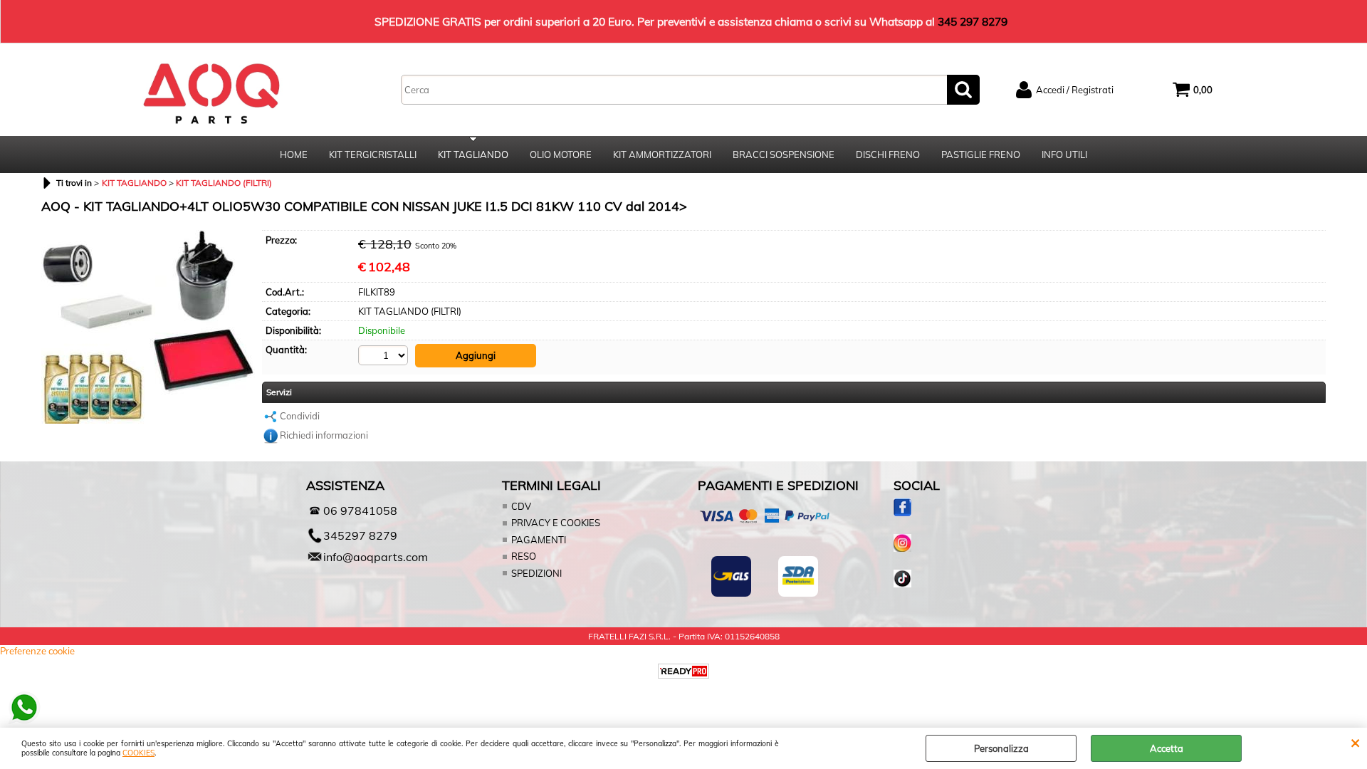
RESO (523, 556)
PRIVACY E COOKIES (555, 522)
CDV (521, 506)
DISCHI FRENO (888, 154)
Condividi (300, 416)
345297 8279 (360, 535)
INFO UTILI (1064, 154)
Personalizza (1001, 748)
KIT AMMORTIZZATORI (662, 154)
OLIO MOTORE (561, 154)
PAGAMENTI (538, 539)
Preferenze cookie (37, 650)
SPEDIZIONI (536, 573)
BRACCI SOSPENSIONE (783, 154)
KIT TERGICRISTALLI (373, 154)
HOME (294, 154)
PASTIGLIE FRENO (980, 154)
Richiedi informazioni (324, 435)
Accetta (1166, 748)
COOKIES (138, 753)
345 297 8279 (972, 21)
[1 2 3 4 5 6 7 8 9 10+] (385, 355)
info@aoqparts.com (375, 557)
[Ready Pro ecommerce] (683, 671)
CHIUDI (1355, 742)
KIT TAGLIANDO (473, 154)
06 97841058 (360, 510)
